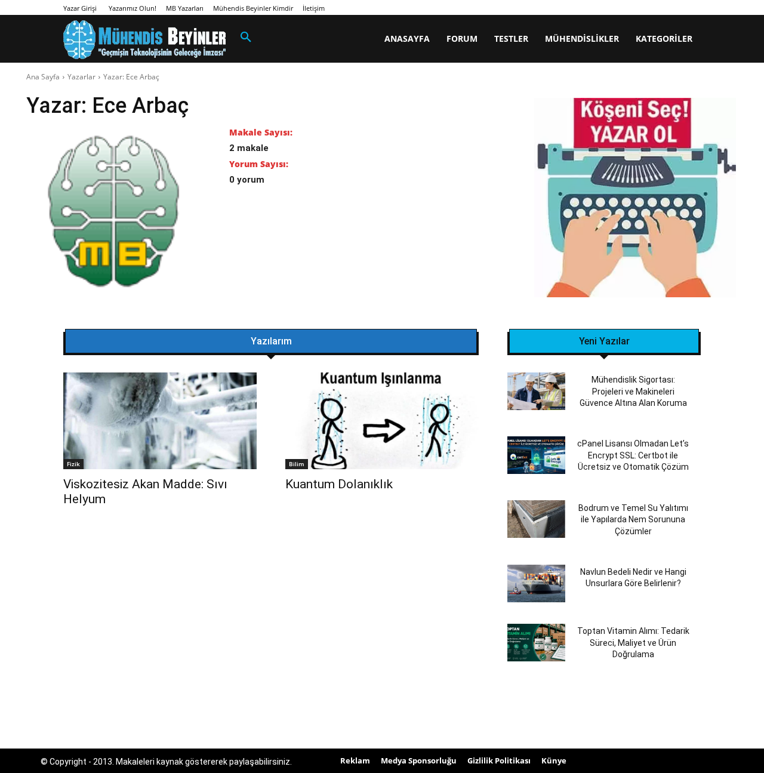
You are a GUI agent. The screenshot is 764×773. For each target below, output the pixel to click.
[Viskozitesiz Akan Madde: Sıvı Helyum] (160, 420)
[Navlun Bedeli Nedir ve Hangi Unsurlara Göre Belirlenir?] (536, 583)
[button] (246, 38)
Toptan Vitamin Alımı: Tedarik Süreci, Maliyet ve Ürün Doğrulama (633, 642)
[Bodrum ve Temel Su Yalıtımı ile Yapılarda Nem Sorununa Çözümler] (536, 519)
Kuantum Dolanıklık (339, 484)
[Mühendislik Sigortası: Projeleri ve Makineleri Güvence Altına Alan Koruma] (536, 391)
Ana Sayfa (43, 77)
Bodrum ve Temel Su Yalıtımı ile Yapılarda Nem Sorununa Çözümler (633, 519)
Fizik (73, 464)
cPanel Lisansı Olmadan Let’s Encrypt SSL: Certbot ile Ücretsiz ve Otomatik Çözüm (633, 455)
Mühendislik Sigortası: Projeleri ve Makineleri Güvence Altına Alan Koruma (633, 391)
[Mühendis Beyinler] (144, 39)
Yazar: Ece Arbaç (131, 77)
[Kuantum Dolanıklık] (382, 420)
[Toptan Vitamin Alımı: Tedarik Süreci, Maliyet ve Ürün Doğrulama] (536, 642)
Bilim (296, 464)
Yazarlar (81, 77)
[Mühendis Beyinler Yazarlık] (635, 199)
